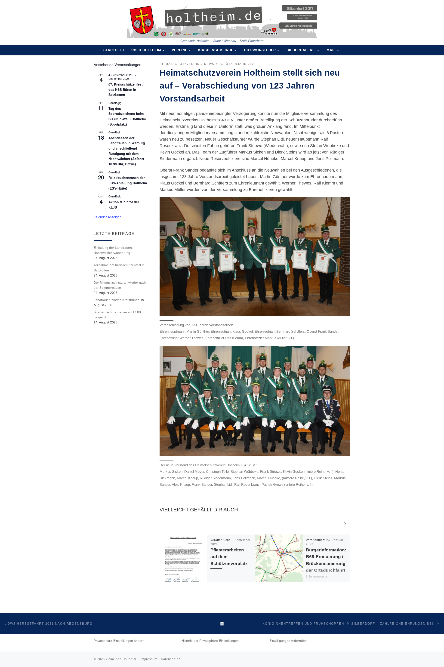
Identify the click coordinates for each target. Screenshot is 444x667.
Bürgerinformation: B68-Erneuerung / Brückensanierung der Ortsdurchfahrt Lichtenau (326, 563)
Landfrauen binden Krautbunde (116, 300)
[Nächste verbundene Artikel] (345, 523)
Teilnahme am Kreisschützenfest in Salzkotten (119, 267)
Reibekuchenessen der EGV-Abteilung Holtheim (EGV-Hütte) (127, 182)
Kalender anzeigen (107, 217)
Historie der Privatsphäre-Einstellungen (210, 640)
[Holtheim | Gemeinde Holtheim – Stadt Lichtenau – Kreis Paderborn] (222, 19)
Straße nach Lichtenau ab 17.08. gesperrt (118, 314)
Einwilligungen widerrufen (288, 640)
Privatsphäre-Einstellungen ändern (119, 640)
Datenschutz (170, 659)
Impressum (148, 659)
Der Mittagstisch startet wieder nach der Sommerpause (120, 285)
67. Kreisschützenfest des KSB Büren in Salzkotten (125, 89)
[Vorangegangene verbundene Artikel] (334, 523)
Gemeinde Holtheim (121, 659)
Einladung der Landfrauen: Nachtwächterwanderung (113, 250)
